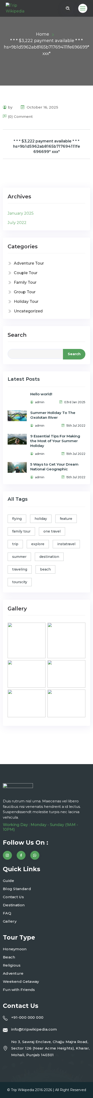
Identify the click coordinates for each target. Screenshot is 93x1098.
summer (19, 556)
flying (17, 518)
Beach (9, 957)
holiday (41, 518)
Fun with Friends (19, 989)
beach (45, 569)
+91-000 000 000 (27, 1017)
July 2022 (17, 222)
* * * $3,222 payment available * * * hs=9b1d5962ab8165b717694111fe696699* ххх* (46, 146)
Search (17, 335)
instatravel (66, 544)
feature (66, 518)
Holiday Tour (26, 301)
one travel (52, 531)
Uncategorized (28, 311)
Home (42, 34)
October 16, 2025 (42, 107)
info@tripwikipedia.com (34, 1029)
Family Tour (25, 282)
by (10, 107)
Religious (12, 965)
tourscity (19, 582)
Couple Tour (25, 273)
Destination (14, 905)
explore (37, 544)
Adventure (13, 973)
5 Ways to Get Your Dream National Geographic (54, 466)
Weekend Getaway (21, 981)
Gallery (9, 921)
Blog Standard (17, 888)
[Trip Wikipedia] (19, 8)
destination (49, 556)
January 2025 (21, 213)
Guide (8, 880)
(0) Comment (20, 116)
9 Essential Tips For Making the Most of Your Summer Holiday (55, 441)
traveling (19, 569)
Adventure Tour (29, 263)
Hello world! (41, 394)
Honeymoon (15, 949)
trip (15, 544)
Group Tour (25, 292)
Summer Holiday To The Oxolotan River (52, 415)
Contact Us (13, 897)
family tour (21, 531)
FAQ (7, 913)
